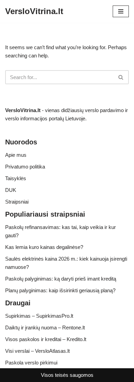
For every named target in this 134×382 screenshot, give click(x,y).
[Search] (121, 77)
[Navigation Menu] (121, 11)
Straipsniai (17, 202)
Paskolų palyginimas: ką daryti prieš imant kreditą (60, 279)
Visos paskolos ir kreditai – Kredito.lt (45, 339)
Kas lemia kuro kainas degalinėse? (44, 247)
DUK (10, 190)
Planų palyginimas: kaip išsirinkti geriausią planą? (60, 290)
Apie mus (15, 155)
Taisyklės (15, 178)
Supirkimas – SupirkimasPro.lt (39, 316)
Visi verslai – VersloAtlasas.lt (37, 351)
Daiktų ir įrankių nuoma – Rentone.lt (45, 327)
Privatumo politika (25, 167)
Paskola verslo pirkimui (31, 362)
